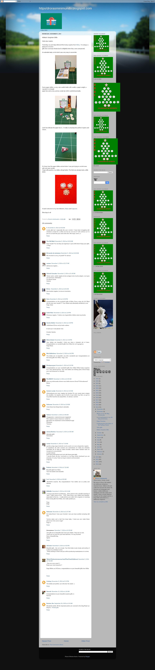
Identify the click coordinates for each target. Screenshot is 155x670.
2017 (97, 400)
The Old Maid (50, 241)
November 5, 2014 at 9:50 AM (56, 227)
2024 (97, 383)
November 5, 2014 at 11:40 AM (66, 273)
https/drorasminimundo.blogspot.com (65, 8)
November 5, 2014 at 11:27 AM (60, 263)
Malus (67, 208)
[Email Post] (69, 219)
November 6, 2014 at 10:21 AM (61, 491)
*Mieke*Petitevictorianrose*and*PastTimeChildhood (62, 559)
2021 (97, 390)
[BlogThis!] (74, 219)
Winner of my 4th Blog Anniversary (103, 414)
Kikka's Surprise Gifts (103, 429)
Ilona (48, 299)
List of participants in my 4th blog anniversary (105, 418)
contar (48, 443)
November (100, 411)
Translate (107, 362)
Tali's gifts (99, 427)
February (100, 451)
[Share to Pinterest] (79, 219)
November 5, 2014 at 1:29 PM (62, 312)
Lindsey (48, 581)
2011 (97, 461)
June (98, 442)
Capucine (74, 208)
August (99, 437)
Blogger (87, 656)
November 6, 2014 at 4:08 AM (60, 414)
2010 (97, 464)
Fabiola (48, 467)
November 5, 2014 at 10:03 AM (64, 241)
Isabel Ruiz (49, 312)
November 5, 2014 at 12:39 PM (59, 299)
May (98, 444)
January (99, 454)
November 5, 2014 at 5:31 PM (64, 365)
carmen (48, 263)
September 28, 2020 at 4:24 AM (63, 603)
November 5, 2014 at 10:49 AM (70, 253)
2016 (97, 402)
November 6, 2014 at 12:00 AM (62, 379)
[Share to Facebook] (78, 219)
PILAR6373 (49, 379)
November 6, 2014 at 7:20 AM (60, 467)
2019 (97, 395)
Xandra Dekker (50, 323)
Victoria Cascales (51, 273)
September (100, 435)
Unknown (49, 404)
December (100, 409)
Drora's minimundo (101, 478)
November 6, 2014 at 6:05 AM (64, 431)
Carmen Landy (50, 391)
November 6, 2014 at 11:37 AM (62, 511)
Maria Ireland (50, 340)
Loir (47, 479)
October (99, 432)
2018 (97, 397)
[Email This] (73, 219)
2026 (97, 378)
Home (66, 641)
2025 (97, 381)
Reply (48, 236)
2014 (97, 407)
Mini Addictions (51, 353)
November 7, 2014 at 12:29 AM (63, 530)
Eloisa (48, 289)
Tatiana (48, 414)
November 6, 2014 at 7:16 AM (59, 443)
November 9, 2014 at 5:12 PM (60, 581)
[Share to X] (76, 219)
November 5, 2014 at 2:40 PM (63, 340)
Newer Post (46, 641)
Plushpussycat (51, 365)
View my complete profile (101, 501)
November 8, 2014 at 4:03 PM (60, 545)
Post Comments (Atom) (56, 644)
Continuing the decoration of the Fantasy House (105, 424)
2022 (97, 388)
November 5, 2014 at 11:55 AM (60, 289)
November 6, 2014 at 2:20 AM (64, 391)
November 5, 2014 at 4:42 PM (65, 353)
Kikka (78, 45)
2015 (97, 404)
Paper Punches (101, 421)
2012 (97, 459)
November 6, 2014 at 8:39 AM (57, 479)
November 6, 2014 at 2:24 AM (61, 404)
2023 (97, 386)
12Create (49, 545)
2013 (97, 457)
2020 (97, 393)
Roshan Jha (50, 603)
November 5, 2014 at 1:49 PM (64, 323)
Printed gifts (55, 607)
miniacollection (51, 431)
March (99, 449)
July (98, 440)
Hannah (48, 591)
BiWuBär (49, 491)
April (98, 447)
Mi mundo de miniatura (53, 253)
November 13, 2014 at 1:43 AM (61, 591)
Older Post (85, 641)
